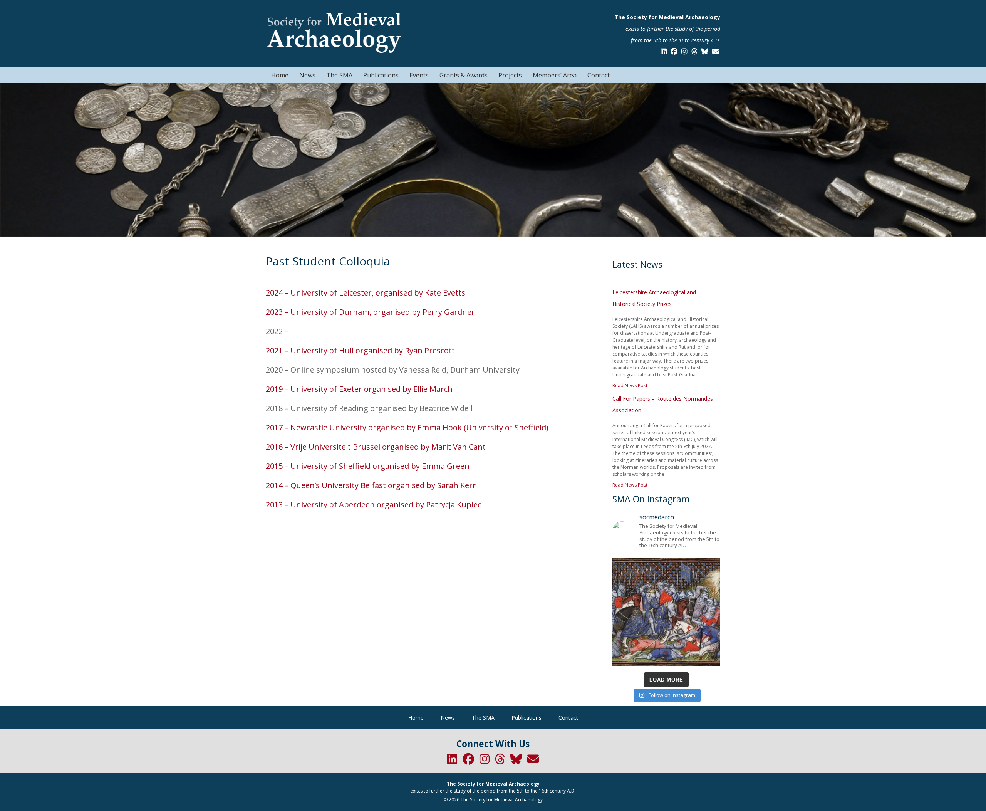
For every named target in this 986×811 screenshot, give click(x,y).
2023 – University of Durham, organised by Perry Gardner (370, 312)
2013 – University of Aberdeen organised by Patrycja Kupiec (373, 504)
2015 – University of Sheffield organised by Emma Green (368, 466)
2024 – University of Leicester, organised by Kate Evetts (365, 292)
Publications (381, 75)
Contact (598, 75)
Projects (510, 75)
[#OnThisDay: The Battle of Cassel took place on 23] (666, 612)
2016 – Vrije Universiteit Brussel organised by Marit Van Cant (376, 447)
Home (279, 75)
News (307, 75)
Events (419, 75)
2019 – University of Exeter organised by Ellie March (359, 389)
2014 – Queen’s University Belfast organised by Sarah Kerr (371, 485)
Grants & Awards (463, 75)
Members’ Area (555, 75)
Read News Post (629, 385)
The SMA (339, 75)
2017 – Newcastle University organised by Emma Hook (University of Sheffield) (407, 427)
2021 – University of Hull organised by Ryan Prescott (360, 350)
